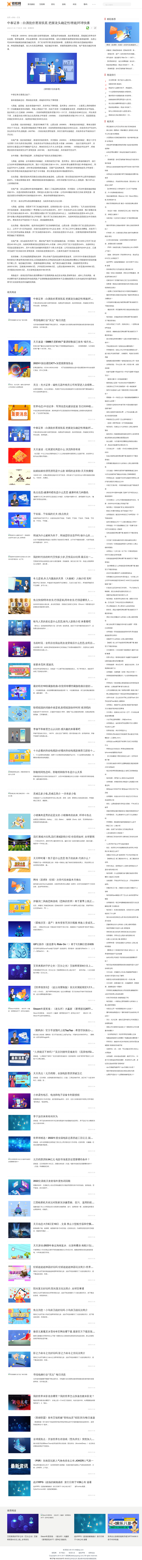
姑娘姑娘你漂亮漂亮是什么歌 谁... (120, 99)
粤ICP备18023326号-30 (58, 1558)
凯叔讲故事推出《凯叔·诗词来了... (120, 107)
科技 (74, 4)
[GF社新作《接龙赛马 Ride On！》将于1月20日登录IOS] (19, 950)
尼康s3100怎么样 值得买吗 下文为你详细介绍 (122, 855)
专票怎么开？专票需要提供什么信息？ (119, 1008)
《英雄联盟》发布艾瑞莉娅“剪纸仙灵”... (120, 68)
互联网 (42, 4)
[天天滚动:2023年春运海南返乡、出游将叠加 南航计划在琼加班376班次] (19, 1252)
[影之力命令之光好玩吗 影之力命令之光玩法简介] (19, 1359)
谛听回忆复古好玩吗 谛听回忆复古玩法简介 (121, 932)
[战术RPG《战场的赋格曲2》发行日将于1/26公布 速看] (19, 1488)
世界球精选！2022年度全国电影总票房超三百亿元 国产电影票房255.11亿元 (64, 1137)
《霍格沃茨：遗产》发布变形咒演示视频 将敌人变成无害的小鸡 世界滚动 (64, 922)
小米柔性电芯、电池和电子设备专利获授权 (56, 1094)
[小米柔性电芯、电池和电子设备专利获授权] (19, 1101)
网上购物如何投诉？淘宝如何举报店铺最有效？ (122, 694)
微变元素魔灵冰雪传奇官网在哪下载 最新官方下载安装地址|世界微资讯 (64, 1331)
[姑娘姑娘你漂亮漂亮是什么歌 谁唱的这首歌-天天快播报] (19, 477)
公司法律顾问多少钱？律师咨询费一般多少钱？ (122, 690)
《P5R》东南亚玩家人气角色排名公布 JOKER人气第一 (63, 1460)
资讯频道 (31, 4)
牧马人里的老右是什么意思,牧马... (120, 111)
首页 (8, 17)
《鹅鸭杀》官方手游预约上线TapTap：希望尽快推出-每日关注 (64, 1030)
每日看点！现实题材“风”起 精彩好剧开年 (120, 507)
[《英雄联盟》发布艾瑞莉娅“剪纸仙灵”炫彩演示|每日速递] (19, 1424)
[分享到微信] (87, 28)
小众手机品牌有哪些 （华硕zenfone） (119, 719)
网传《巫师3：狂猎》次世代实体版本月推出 (57, 879)
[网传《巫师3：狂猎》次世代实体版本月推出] (19, 886)
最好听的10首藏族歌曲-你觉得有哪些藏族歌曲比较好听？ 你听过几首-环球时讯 (64, 686)
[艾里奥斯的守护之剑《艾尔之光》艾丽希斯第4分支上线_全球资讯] (19, 972)
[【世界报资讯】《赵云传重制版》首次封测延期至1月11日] (19, 993)
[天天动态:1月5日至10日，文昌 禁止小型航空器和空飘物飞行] (19, 1230)
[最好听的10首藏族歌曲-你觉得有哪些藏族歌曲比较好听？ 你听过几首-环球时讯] (19, 692)
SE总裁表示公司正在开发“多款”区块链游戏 (121, 126)
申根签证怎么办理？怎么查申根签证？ (119, 419)
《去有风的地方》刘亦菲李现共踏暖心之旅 (121, 1034)
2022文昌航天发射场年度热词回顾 (51, 1180)
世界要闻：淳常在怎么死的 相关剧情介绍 (120, 935)
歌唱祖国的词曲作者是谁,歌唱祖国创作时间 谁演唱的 (62, 707)
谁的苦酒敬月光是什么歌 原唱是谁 (118, 928)
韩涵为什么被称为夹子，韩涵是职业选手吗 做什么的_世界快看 (64, 535)
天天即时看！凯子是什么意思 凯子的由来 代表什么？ (62, 858)
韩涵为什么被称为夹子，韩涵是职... (121, 88)
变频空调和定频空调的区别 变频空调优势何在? (122, 811)
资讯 (53, 4)
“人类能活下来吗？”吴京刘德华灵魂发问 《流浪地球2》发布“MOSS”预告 (64, 1051)
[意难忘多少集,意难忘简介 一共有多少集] (19, 800)
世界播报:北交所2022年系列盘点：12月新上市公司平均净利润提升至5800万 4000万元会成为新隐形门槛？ (122, 580)
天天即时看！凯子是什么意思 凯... (120, 80)
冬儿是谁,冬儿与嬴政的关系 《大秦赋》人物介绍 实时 (62, 578)
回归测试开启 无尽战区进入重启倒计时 (119, 269)
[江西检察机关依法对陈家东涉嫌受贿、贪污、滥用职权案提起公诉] (19, 1209)
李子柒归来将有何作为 (45, 1116)
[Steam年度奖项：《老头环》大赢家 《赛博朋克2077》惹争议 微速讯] (19, 1015)
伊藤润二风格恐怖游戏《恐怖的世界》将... (121, 50)
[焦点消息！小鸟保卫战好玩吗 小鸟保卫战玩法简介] (19, 1316)
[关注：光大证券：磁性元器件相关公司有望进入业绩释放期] (19, 391)
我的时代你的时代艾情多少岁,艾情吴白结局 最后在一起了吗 (64, 556)
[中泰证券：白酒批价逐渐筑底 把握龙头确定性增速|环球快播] (19, 305)
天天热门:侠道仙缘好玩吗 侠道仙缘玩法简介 (121, 540)
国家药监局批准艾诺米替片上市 (117, 595)
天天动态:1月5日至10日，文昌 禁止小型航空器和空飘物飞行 (64, 1223)
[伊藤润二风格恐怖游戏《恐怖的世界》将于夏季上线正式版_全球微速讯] (19, 907)
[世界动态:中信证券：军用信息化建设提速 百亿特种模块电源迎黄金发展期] (19, 412)
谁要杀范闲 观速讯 (43, 664)
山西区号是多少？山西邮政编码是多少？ (120, 1074)
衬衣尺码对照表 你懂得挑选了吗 (117, 997)
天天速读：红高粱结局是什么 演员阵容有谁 (56, 449)
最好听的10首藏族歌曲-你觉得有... (120, 95)
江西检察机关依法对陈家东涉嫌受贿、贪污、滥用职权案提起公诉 (64, 1202)
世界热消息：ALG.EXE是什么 (116, 730)
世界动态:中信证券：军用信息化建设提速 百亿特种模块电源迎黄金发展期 (64, 406)
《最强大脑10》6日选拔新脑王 (117, 379)
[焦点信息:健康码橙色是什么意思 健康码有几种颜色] (19, 498)
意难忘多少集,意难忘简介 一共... (120, 115)
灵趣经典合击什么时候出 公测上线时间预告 (121, 924)
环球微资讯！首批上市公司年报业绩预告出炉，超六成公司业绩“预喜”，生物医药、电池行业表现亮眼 (122, 353)
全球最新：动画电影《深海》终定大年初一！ (121, 672)
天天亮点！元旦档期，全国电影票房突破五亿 (57, 1073)
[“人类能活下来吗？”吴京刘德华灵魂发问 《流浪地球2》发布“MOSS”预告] (19, 1058)
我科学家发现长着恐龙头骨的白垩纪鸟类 (120, 1071)
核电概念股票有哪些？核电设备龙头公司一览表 (122, 361)
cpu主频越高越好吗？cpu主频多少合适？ (120, 1067)
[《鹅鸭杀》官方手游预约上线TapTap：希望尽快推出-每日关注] (19, 1036)
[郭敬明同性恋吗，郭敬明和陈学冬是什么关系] (19, 778)
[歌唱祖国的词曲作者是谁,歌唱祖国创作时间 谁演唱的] (19, 714)
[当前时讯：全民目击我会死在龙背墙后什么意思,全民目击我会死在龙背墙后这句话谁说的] (19, 649)
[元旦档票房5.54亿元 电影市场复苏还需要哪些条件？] (19, 1165)
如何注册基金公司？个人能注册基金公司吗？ (121, 522)
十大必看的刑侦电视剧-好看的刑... (120, 92)
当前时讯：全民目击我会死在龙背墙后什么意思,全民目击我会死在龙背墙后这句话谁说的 (64, 643)
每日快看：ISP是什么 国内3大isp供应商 (120, 778)
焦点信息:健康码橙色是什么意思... (120, 103)
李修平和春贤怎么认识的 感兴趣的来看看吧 (56, 729)
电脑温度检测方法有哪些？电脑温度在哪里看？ (122, 1038)
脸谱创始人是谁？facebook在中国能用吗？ (121, 383)
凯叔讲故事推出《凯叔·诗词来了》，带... (120, 65)
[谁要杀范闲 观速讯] (19, 671)
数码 (85, 4)
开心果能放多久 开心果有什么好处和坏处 (120, 606)
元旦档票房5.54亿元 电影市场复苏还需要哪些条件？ (61, 1159)
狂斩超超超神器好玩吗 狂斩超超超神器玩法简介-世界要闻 (64, 1267)
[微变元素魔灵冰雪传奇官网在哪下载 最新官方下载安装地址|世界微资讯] (19, 1338)
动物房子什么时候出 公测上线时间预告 (119, 639)
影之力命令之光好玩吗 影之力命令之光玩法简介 (59, 1353)
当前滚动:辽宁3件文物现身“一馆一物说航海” (121, 386)
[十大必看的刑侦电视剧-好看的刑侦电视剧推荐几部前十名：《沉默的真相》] (19, 757)
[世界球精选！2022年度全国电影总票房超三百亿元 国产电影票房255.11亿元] (19, 1144)
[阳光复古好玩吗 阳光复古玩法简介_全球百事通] (19, 1295)
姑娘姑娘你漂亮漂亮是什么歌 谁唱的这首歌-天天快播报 (63, 470)
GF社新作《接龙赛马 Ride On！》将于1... (121, 57)
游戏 (64, 4)
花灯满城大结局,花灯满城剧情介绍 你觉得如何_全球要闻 (64, 836)
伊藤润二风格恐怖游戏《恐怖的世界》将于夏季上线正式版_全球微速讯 (64, 901)
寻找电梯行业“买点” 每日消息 (49, 320)
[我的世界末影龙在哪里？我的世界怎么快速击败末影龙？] (19, 1402)
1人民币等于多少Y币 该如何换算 (117, 844)
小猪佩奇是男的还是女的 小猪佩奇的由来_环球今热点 (62, 815)
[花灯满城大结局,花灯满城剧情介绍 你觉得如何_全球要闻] (19, 843)
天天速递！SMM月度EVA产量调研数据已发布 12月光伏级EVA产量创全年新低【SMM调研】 (64, 341)
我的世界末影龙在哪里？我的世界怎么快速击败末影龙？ (63, 1396)
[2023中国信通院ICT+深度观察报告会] (19, 369)
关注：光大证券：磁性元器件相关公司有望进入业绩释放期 (64, 384)
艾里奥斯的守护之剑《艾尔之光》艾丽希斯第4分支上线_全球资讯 (64, 965)
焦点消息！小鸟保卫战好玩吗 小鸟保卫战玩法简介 (60, 1310)
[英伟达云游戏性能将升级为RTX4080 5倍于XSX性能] (123, 1523)
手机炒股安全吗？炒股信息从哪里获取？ (120, 346)
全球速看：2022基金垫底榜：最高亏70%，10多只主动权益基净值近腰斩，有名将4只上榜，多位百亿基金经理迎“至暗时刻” (121, 1060)
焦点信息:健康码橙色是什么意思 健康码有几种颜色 (60, 492)
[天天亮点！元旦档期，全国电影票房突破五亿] (19, 1079)
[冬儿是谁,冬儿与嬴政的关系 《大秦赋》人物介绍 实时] (19, 585)
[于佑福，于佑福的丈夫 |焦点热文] (19, 520)
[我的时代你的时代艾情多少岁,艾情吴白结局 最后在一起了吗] (19, 563)
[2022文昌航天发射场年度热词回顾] (19, 1187)
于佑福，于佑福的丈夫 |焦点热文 (51, 513)
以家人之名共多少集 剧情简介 (116, 939)
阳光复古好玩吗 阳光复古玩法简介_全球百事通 (58, 1288)
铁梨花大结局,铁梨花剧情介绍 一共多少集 (120, 979)
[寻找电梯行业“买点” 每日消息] (19, 326)
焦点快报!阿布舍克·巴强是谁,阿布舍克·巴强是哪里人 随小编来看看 (64, 599)
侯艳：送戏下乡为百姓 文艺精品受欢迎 (119, 829)
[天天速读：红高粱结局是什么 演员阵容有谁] (19, 455)
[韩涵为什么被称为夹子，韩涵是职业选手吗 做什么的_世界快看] (19, 541)
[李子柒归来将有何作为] (19, 1122)
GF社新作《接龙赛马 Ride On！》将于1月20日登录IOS (63, 944)
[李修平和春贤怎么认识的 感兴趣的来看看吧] (19, 735)
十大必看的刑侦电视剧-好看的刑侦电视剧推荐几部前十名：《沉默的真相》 (64, 750)
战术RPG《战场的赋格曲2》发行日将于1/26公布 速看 (62, 1482)
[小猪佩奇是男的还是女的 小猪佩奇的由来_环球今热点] (19, 821)
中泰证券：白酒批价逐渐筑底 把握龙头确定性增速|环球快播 (64, 298)
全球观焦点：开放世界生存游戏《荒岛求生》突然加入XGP (64, 1439)
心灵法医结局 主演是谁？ (115, 833)
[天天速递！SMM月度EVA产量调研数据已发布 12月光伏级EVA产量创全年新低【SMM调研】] (19, 348)
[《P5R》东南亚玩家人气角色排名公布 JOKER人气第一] (19, 1467)
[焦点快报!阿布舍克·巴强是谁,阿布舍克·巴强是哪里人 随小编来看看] (19, 606)
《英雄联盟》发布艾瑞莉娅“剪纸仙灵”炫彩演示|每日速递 (64, 1417)
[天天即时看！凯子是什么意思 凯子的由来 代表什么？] (19, 864)
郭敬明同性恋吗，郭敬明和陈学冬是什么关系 (57, 772)
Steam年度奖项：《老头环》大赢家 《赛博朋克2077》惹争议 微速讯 (64, 1008)
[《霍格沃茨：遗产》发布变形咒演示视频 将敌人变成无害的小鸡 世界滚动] (19, 929)
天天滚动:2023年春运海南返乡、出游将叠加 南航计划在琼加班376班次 (64, 1245)
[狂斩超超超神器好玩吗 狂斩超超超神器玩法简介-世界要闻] (19, 1273)
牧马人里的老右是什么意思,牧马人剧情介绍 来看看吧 (62, 621)
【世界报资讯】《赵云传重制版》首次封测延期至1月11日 (64, 987)
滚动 (13, 17)
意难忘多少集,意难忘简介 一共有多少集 (54, 793)
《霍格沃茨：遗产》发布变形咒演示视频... (121, 54)
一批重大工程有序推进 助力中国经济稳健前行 (122, 291)
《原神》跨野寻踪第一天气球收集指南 (119, 423)
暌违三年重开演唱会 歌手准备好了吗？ (119, 511)
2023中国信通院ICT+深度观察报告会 (53, 363)
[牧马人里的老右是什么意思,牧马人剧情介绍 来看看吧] (19, 628)
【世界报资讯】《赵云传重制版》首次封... (121, 61)
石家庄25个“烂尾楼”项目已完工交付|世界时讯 (122, 280)
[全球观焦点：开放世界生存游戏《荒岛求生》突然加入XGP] (19, 1445)
